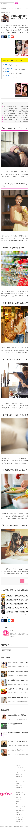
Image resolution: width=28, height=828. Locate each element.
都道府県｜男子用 (19, 817)
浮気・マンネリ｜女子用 (21, 781)
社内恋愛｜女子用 (19, 792)
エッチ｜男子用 (19, 797)
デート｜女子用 (19, 778)
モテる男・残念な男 (20, 819)
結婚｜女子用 (19, 785)
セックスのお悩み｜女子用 (21, 770)
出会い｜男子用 (19, 799)
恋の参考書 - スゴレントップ (7, 8)
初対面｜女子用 (19, 774)
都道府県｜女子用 (19, 787)
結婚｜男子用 (19, 814)
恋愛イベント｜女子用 (20, 794)
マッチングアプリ (19, 767)
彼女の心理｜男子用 (19, 8)
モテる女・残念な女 (20, 789)
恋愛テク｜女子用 (19, 776)
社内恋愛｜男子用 (19, 821)
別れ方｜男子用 (19, 812)
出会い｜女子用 (19, 772)
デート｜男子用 (19, 808)
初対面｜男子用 (19, 801)
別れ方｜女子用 (19, 783)
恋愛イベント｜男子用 (20, 806)
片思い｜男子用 (19, 803)
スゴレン (13, 631)
